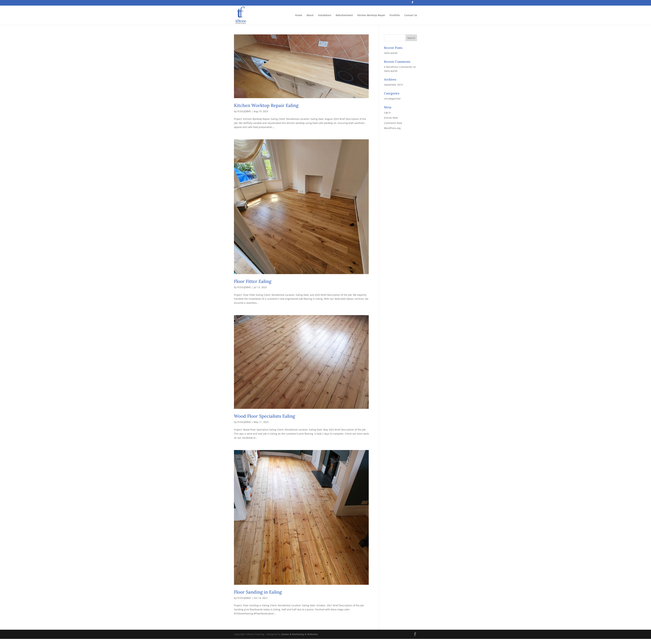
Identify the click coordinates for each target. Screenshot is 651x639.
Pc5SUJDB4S (244, 111)
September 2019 (393, 84)
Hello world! (391, 53)
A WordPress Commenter (398, 66)
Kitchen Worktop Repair (371, 15)
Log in (387, 112)
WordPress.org (392, 128)
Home (298, 15)
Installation (324, 15)
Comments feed (393, 123)
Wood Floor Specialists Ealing (264, 416)
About (310, 15)
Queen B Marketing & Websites (299, 634)
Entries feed (391, 117)
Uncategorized (392, 98)
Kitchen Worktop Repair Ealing (266, 105)
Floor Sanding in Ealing (258, 592)
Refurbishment (344, 15)
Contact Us (410, 15)
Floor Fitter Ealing (252, 281)
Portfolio (395, 15)
